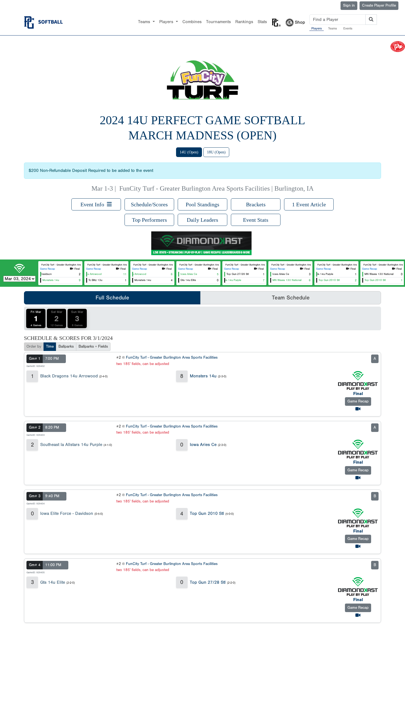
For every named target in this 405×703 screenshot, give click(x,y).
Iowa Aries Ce (203, 444)
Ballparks (66, 346)
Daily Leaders (202, 220)
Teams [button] (145, 21)
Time (50, 346)
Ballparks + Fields (93, 346)
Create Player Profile (379, 5)
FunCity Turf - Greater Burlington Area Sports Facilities (172, 357)
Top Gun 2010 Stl (207, 513)
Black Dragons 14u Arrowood (69, 376)
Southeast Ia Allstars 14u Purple (71, 444)
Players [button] (167, 21)
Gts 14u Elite (52, 582)
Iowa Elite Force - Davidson (66, 513)
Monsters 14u (203, 376)
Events (347, 28)
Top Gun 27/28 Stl (208, 582)
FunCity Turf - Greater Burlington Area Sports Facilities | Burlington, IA (216, 188)
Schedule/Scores (149, 204)
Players (316, 28)
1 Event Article (309, 204)
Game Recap (47, 269)
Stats (262, 21)
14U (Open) (189, 152)
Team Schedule (291, 297)
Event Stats (255, 220)
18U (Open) (216, 152)
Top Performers (149, 220)
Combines (192, 21)
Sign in (349, 5)
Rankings (244, 21)
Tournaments (218, 21)
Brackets (256, 204)
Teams (332, 28)
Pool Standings (202, 204)
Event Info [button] (93, 204)
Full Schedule (112, 297)
